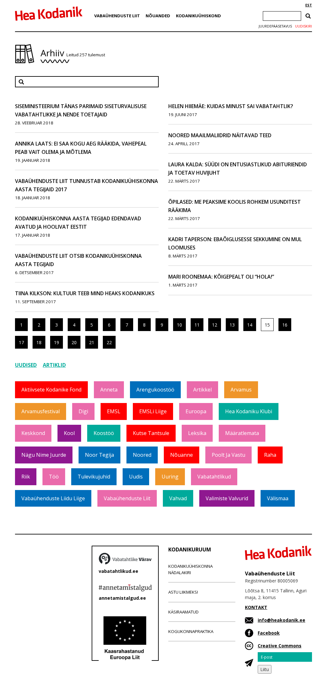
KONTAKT (256, 607)
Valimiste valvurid (227, 498)
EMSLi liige (153, 411)
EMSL (113, 411)
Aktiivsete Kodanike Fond (51, 389)
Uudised (26, 364)
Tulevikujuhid (94, 476)
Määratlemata (242, 433)
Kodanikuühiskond (198, 16)
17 (21, 342)
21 (91, 342)
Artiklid (54, 364)
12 (214, 325)
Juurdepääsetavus (275, 26)
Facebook (269, 633)
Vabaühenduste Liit (117, 16)
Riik (25, 476)
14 (249, 325)
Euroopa (196, 411)
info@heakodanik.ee (281, 620)
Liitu (264, 669)
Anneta (109, 389)
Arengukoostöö (155, 389)
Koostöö (104, 433)
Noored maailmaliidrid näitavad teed (219, 135)
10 (179, 325)
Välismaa (277, 498)
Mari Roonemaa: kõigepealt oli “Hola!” (221, 276)
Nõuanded (158, 16)
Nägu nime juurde (43, 454)
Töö (54, 476)
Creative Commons (279, 646)
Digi (83, 411)
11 (197, 325)
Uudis (136, 476)
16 (284, 325)
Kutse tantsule (151, 433)
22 (109, 342)
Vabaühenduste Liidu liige (53, 498)
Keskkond (33, 433)
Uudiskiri (303, 26)
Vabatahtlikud (214, 476)
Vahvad (178, 498)
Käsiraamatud (183, 612)
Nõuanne (181, 454)
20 (74, 342)
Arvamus (241, 389)
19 (56, 342)
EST (308, 5)
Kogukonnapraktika (190, 631)
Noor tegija (99, 454)
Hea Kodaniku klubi (248, 411)
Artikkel (202, 389)
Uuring (170, 476)
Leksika (197, 433)
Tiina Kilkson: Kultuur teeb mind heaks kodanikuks (85, 293)
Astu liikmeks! (183, 592)
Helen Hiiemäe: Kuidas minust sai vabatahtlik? (230, 106)
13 (232, 325)
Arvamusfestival (40, 411)
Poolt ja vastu (228, 454)
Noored (142, 454)
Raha (270, 454)
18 (39, 342)
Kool (69, 433)
